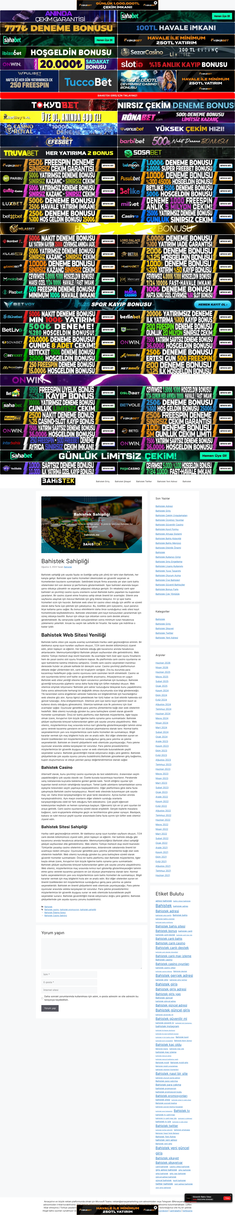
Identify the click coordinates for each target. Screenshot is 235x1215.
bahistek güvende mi (164, 1015)
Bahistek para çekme (168, 1084)
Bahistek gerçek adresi (174, 975)
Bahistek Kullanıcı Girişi (168, 557)
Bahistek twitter (167, 1126)
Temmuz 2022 (163, 815)
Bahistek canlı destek (172, 948)
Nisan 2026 (162, 667)
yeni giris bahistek (163, 1187)
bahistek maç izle (176, 1049)
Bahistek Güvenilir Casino (169, 524)
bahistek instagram (167, 1026)
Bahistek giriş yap (168, 994)
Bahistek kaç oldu (168, 1045)
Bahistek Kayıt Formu (167, 529)
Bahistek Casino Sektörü (55, 915)
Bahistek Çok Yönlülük (168, 594)
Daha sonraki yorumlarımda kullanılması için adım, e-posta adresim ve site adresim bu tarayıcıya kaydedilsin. (91, 998)
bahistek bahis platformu (164, 922)
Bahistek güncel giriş (173, 1010)
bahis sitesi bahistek (182, 901)
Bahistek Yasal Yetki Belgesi (167, 1133)
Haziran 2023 (163, 769)
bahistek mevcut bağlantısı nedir (167, 1059)
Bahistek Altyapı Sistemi (169, 534)
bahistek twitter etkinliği (164, 1130)
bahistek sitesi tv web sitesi (181, 1100)
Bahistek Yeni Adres (166, 1136)
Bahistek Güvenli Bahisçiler (170, 584)
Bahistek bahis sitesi (170, 926)
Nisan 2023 (162, 778)
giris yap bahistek (178, 1173)
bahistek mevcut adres (163, 1056)
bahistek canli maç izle (184, 935)
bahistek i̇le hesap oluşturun (165, 1030)
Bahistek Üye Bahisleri (168, 580)
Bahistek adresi (167, 911)
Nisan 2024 (162, 723)
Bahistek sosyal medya (166, 1103)
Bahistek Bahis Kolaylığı (168, 538)
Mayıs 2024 (162, 718)
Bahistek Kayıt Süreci (183, 1040)
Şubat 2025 (162, 681)
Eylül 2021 (161, 861)
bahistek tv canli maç (165, 1115)
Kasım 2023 (162, 746)
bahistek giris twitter (178, 980)
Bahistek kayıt (182, 1037)
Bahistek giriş (166, 984)
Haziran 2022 (163, 820)
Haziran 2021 (163, 875)
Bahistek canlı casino (170, 943)
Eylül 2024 (161, 699)
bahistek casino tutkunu (164, 971)
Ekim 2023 (161, 750)
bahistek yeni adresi (166, 1140)
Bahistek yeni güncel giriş (172, 1150)
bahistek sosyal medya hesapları (169, 1107)
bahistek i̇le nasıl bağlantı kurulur (167, 1034)
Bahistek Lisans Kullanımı (169, 566)
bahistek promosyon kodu (169, 1092)
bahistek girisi (162, 980)
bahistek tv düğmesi (185, 1118)
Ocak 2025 (161, 686)
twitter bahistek (164, 1183)
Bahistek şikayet (167, 1158)
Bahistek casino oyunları (172, 964)
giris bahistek (184, 1170)
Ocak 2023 (162, 792)
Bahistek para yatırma (167, 1081)
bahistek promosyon (69, 909)
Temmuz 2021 (163, 870)
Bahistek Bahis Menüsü (168, 543)
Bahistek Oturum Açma (168, 575)
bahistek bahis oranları (165, 919)
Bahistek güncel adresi (171, 1005)
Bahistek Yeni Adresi (167, 481)
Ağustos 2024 (163, 704)
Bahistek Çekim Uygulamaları (171, 515)
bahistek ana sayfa (163, 915)
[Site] (58, 165)
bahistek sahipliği (88, 909)
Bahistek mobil (162, 1062)
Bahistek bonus (166, 931)
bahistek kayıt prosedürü (164, 1041)
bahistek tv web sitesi (180, 1122)
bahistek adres (180, 906)
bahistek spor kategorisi (164, 1111)
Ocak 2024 (162, 736)
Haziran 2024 (163, 713)
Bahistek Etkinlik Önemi (168, 547)
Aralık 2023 (162, 741)
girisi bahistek (162, 1173)
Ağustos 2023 (163, 760)
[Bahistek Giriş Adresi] (58, 481)
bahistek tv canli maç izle (166, 1118)
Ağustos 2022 (163, 810)
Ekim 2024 (161, 695)
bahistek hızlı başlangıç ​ (183, 1023)
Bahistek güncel (164, 997)
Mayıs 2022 (162, 824)
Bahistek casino (51, 909)
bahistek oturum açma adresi (168, 1078)
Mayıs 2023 (162, 773)
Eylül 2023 (161, 755)
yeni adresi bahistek (183, 1184)
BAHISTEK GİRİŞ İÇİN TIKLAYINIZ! (117, 95)
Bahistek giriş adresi (171, 989)
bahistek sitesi (163, 1099)
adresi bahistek (164, 901)
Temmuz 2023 (163, 764)
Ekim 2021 (161, 857)
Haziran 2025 (163, 672)
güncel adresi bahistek (166, 1177)
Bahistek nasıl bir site (172, 1073)
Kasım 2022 (162, 801)
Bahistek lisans (162, 1049)
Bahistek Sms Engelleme (169, 561)
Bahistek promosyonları (171, 1095)
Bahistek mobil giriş (179, 1062)
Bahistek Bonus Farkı (167, 589)
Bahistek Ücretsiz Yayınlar (170, 520)
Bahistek (187, 481)
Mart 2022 (161, 833)
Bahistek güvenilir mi (171, 1019)
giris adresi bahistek (166, 1170)
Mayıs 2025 (162, 676)
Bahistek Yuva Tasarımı (168, 571)
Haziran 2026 (163, 663)
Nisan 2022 (162, 829)
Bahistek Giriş (102, 481)
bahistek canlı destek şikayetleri (167, 952)
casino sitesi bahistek (179, 1166)
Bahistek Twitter (144, 481)
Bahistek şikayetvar (169, 1162)
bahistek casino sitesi (165, 968)
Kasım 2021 (162, 852)
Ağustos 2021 (163, 866)
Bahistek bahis (180, 915)
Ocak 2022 (161, 843)
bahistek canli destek (165, 935)
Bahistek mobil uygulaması (167, 1066)
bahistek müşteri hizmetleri (167, 1069)
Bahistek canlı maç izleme (173, 956)
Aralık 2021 (162, 847)
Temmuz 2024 (163, 709)
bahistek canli (185, 931)
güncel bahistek (164, 1180)
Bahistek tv (182, 1110)
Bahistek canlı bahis (169, 938)
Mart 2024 (161, 727)
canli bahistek (162, 1166)
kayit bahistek (179, 1180)
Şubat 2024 (162, 732)
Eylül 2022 (161, 806)
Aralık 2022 (162, 796)
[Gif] (117, 228)
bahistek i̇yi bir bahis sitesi (165, 1037)
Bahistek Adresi (164, 506)
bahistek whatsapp (182, 1130)
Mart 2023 (161, 783)
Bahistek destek (180, 971)
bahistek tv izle (163, 1121)
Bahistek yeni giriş (164, 1143)
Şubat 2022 (162, 838)
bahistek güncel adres (166, 1001)
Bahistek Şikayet (123, 481)
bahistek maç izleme (166, 1052)
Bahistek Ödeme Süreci (55, 912)
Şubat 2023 (162, 787)
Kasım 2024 (162, 690)
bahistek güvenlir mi (165, 1023)
